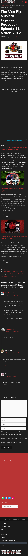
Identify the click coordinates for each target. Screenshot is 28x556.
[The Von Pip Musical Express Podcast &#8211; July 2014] (12, 184)
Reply (4, 323)
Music (22, 271)
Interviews (4, 532)
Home (2, 5)
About (2, 545)
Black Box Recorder (14, 271)
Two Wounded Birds (7, 276)
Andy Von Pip (10, 329)
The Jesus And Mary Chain (17, 274)
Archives (4, 502)
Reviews (3, 537)
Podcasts (7, 5)
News (2, 529)
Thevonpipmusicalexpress (11, 140)
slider (7, 274)
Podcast (3, 274)
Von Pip (15, 276)
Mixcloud (20, 140)
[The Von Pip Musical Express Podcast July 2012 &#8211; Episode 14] (12, 233)
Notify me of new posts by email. (11, 442)
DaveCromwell (9, 293)
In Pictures (4, 534)
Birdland (5, 271)
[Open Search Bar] (22, 2)
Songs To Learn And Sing (8, 540)
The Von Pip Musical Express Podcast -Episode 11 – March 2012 (13, 139)
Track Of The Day (5, 526)
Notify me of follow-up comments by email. (14, 438)
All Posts (3, 524)
